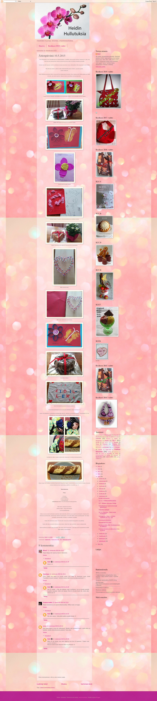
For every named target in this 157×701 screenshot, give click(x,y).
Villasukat (105, 444)
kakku (112, 447)
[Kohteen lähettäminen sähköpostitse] (57, 537)
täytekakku (99, 457)
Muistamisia (99, 440)
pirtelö (102, 453)
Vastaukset (48, 558)
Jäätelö (112, 436)
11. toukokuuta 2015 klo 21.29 (61, 587)
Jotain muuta (105, 436)
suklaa (108, 455)
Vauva (97, 444)
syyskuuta (102, 486)
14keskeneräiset (99, 435)
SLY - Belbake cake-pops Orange (107, 503)
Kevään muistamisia (104, 498)
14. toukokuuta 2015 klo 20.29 (61, 639)
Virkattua (114, 444)
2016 (99, 474)
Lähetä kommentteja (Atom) (47, 687)
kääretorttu (48, 539)
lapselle (100, 449)
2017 (99, 471)
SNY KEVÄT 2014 (106, 442)
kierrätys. (117, 447)
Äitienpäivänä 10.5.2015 (105, 522)
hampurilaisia (98, 445)
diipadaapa (46, 574)
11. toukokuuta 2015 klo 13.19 (56, 550)
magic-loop (108, 449)
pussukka (109, 453)
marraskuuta (102, 481)
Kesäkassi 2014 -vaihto (56, 46)
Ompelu (107, 440)
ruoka (116, 453)
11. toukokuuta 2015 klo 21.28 (61, 562)
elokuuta (101, 488)
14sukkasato (107, 435)
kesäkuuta (102, 493)
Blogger (98, 697)
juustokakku (106, 447)
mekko (109, 451)
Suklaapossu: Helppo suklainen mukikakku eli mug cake (107, 517)
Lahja (117, 436)
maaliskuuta (102, 536)
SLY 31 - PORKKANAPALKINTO (107, 500)
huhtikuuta (102, 533)
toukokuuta (102, 496)
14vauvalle (116, 435)
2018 (99, 469)
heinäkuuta (102, 491)
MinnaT (45, 550)
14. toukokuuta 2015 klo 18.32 (61, 613)
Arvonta (98, 436)
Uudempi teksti (42, 684)
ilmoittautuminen (116, 445)
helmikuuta (102, 538)
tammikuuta (102, 541)
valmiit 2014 (109, 457)
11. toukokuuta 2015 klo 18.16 (58, 574)
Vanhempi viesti (86, 684)
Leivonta (98, 438)
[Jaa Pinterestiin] (64, 537)
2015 (99, 476)
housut (108, 445)
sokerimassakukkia (100, 455)
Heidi (48, 562)
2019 (99, 466)
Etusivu (42, 46)
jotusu (45, 626)
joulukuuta (102, 478)
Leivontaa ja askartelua (105, 520)
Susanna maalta (47, 602)
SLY (61, 539)
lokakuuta (101, 483)
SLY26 (97, 442)
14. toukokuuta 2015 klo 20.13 (55, 626)
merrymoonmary (83, 697)
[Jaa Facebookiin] (62, 537)
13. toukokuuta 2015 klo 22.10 (60, 602)
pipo (97, 453)
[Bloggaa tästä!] (59, 537)
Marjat (115, 438)
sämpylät (115, 455)
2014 (99, 544)
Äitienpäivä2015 (67, 539)
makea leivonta (55, 539)
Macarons (108, 438)
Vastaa (45, 555)
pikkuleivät (116, 451)
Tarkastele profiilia (100, 66)
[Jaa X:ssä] (60, 537)
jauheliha (99, 447)
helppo (104, 445)
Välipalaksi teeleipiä (104, 509)
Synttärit (116, 442)
